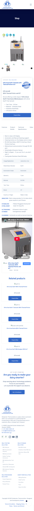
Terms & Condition (10, 504)
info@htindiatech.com (9, 430)
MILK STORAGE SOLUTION (22, 444)
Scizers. (22, 500)
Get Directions (6, 432)
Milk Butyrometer (7, 454)
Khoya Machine (6, 481)
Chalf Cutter (22, 480)
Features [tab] (4, 127)
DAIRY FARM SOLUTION (24, 475)
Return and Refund (19, 506)
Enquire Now (17, 115)
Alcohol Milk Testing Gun (9, 467)
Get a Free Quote (17, 392)
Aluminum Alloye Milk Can (24, 453)
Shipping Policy (20, 504)
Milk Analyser (13, 79)
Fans (20, 484)
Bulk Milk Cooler (22, 447)
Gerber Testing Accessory (6, 457)
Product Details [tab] (12, 128)
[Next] (31, 68)
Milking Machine (22, 477)
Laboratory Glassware (8, 464)
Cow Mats (21, 482)
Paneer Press (6, 484)
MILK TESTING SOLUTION (6, 444)
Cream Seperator (7, 479)
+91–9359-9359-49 (8, 429)
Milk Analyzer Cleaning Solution (8, 470)
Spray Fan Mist (22, 487)
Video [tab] (31, 127)
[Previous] (2, 68)
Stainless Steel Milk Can (25, 450)
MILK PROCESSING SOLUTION (7, 475)
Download (26, 263)
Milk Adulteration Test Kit (8, 461)
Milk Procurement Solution (7, 450)
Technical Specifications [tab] (22, 128)
